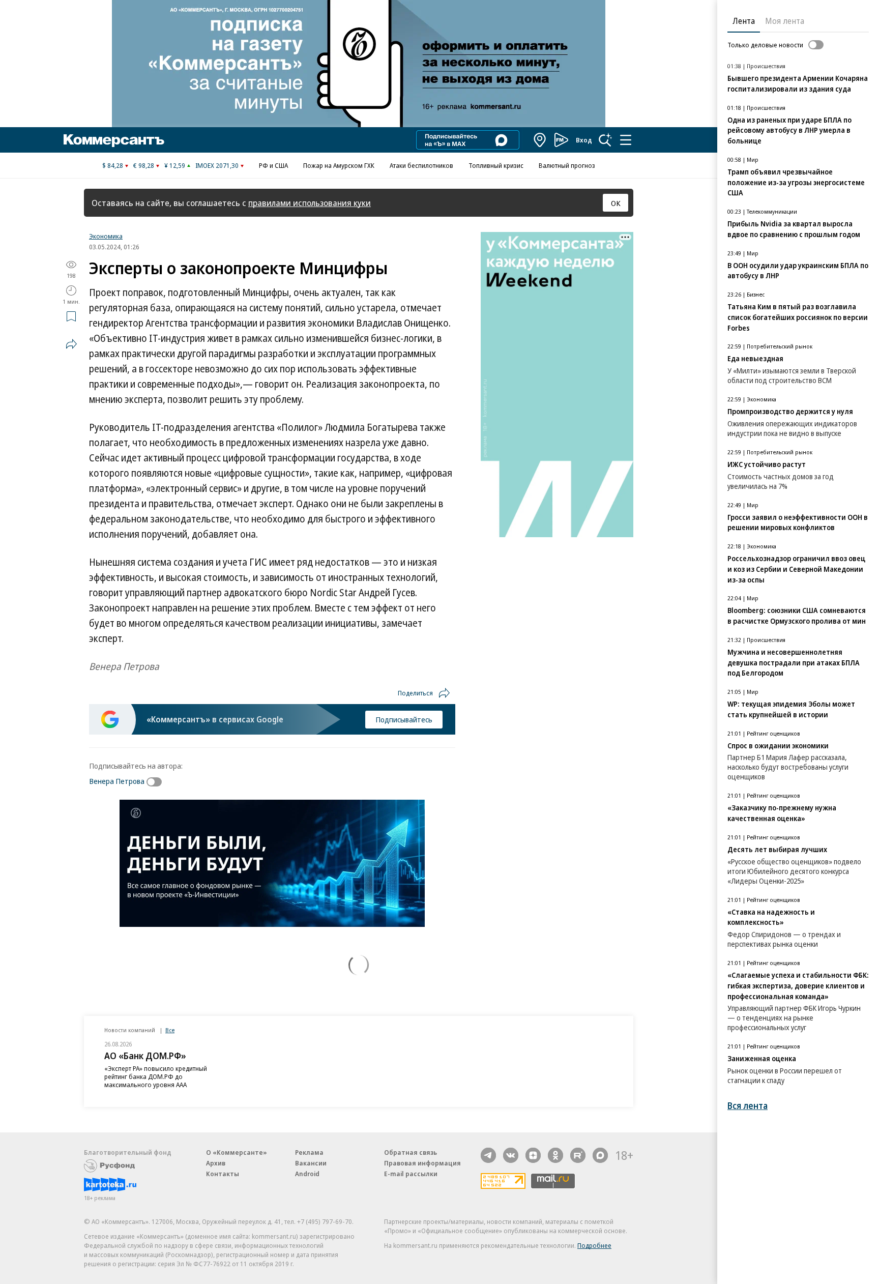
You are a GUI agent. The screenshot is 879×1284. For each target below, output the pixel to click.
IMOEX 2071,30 (217, 165)
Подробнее (594, 1245)
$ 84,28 (112, 165)
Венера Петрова (116, 781)
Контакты (222, 1173)
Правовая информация (422, 1163)
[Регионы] (540, 140)
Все (169, 1030)
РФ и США (273, 165)
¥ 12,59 (174, 165)
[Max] (600, 1155)
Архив (215, 1163)
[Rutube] (577, 1155)
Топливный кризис (495, 165)
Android (307, 1173)
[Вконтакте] (510, 1155)
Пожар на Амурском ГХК (338, 165)
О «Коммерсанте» (236, 1152)
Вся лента (747, 1106)
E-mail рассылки (410, 1173)
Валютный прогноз (567, 165)
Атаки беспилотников (421, 165)
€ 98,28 (143, 165)
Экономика (106, 236)
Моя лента (784, 20)
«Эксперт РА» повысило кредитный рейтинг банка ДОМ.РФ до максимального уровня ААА (155, 1076)
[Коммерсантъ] (114, 140)
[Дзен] (533, 1155)
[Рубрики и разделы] (625, 140)
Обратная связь (410, 1152)
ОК (616, 203)
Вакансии (311, 1163)
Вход (584, 139)
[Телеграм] (488, 1155)
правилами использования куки (309, 203)
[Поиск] (605, 140)
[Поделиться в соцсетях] (71, 344)
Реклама (309, 1152)
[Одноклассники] (555, 1155)
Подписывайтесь (403, 719)
